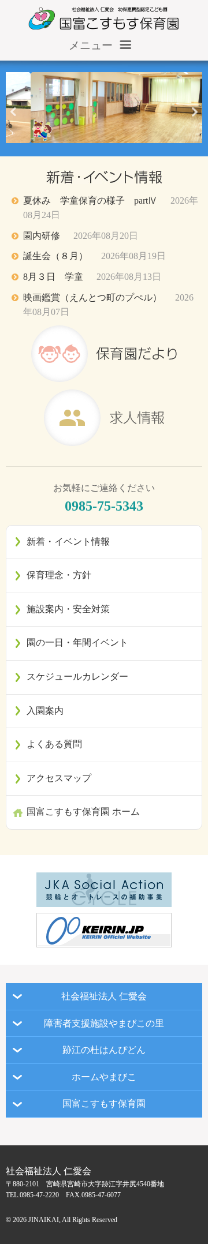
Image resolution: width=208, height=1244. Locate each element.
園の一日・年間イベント (77, 642)
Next (195, 116)
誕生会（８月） (94, 256)
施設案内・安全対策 (68, 609)
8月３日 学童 (92, 277)
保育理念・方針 (59, 575)
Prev (13, 116)
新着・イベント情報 (68, 541)
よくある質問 (54, 744)
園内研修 (80, 236)
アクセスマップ (59, 778)
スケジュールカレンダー (77, 676)
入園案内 (45, 710)
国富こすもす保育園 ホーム (83, 811)
